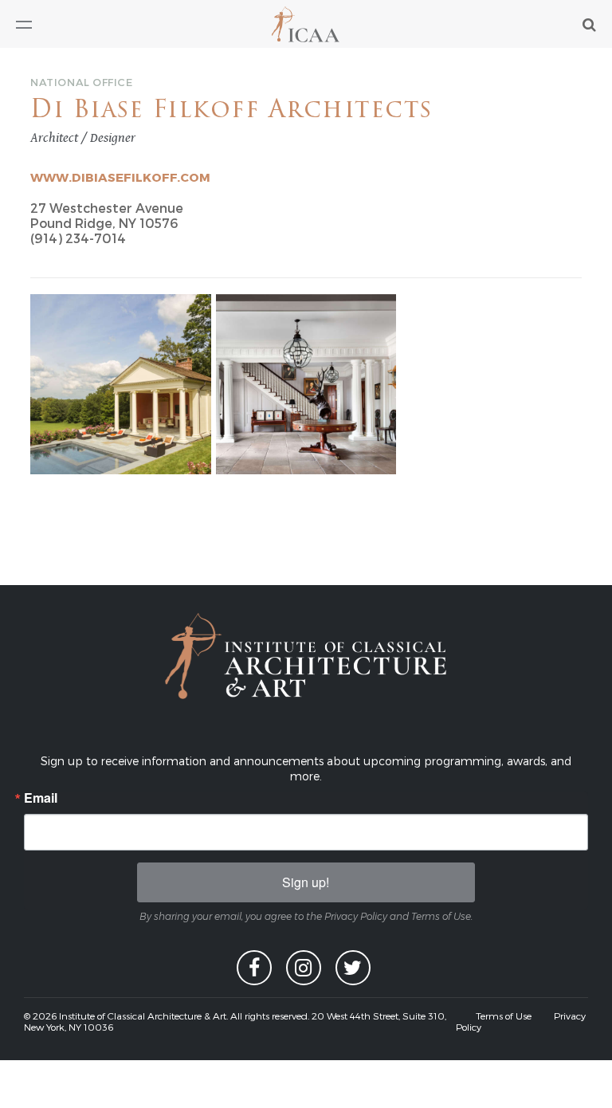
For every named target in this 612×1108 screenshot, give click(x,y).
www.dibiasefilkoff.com (120, 177)
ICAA (306, 24)
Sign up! (305, 882)
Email (40, 798)
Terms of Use (504, 1015)
